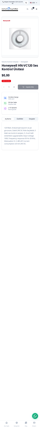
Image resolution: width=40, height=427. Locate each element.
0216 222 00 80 (17, 2)
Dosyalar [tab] (32, 119)
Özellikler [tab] (20, 119)
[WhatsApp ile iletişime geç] (35, 416)
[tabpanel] (20, 135)
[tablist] (20, 119)
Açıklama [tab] (8, 119)
